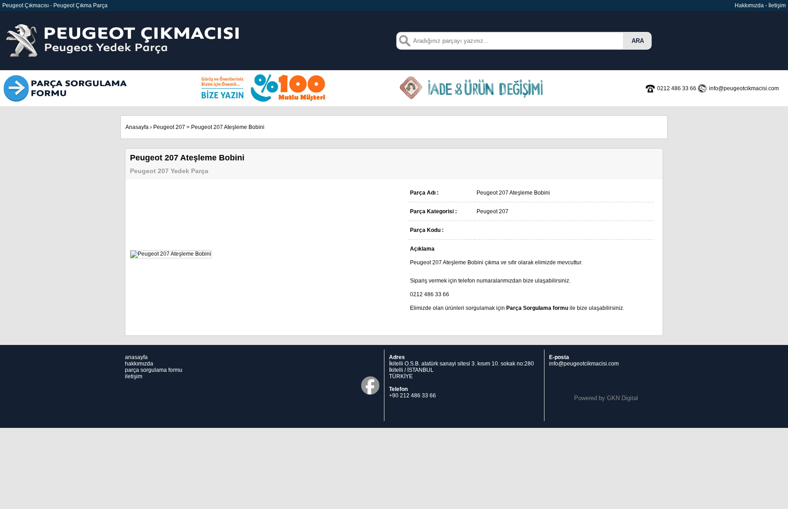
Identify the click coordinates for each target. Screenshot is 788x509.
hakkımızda (139, 363)
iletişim (133, 376)
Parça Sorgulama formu (537, 308)
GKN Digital (622, 398)
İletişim (777, 5)
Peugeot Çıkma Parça (80, 5)
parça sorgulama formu (153, 370)
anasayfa (136, 357)
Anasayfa (137, 127)
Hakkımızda (749, 5)
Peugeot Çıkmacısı (25, 5)
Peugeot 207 (169, 127)
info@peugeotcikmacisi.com (584, 363)
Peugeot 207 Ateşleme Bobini (227, 127)
